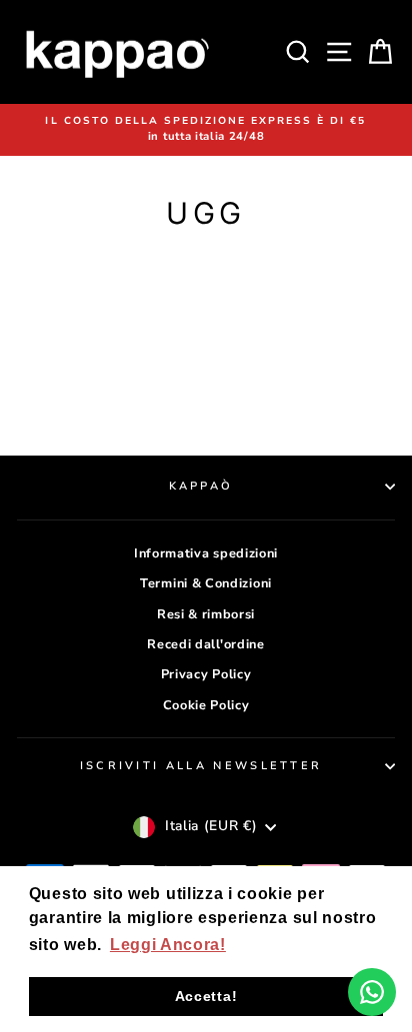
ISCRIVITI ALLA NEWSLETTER (201, 765)
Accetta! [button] (206, 996)
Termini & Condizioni (206, 583)
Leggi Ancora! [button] (168, 944)
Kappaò (201, 486)
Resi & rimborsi (206, 614)
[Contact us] (372, 992)
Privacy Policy (206, 674)
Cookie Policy (206, 705)
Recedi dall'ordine (205, 644)
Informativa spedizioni (206, 553)
